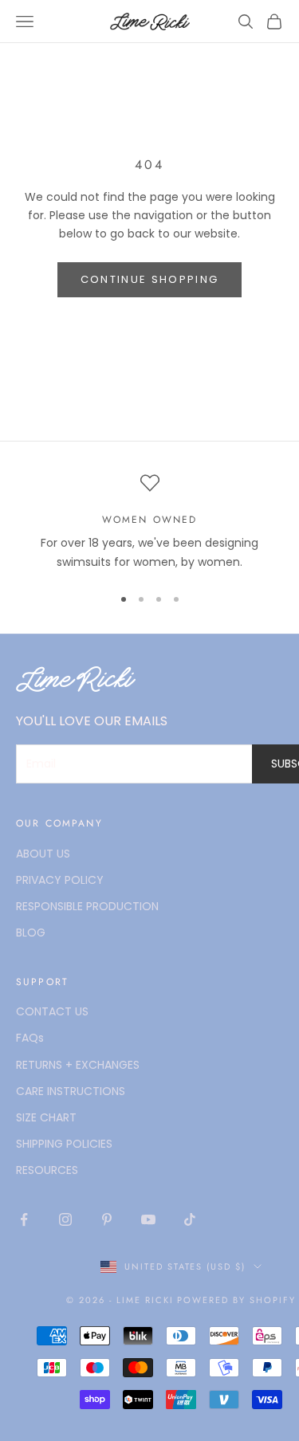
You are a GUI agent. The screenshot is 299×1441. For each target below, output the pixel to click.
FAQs (30, 1038)
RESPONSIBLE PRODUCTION (87, 906)
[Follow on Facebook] (24, 1219)
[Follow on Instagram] (65, 1219)
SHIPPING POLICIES (64, 1144)
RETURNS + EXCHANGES (78, 1065)
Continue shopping (150, 279)
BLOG (30, 932)
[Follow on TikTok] (190, 1219)
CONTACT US (52, 1011)
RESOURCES (47, 1170)
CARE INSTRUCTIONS (70, 1091)
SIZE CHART (46, 1117)
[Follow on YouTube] (148, 1219)
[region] (149, 522)
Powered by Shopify (236, 1300)
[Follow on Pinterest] (107, 1219)
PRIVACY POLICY (60, 880)
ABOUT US (43, 854)
